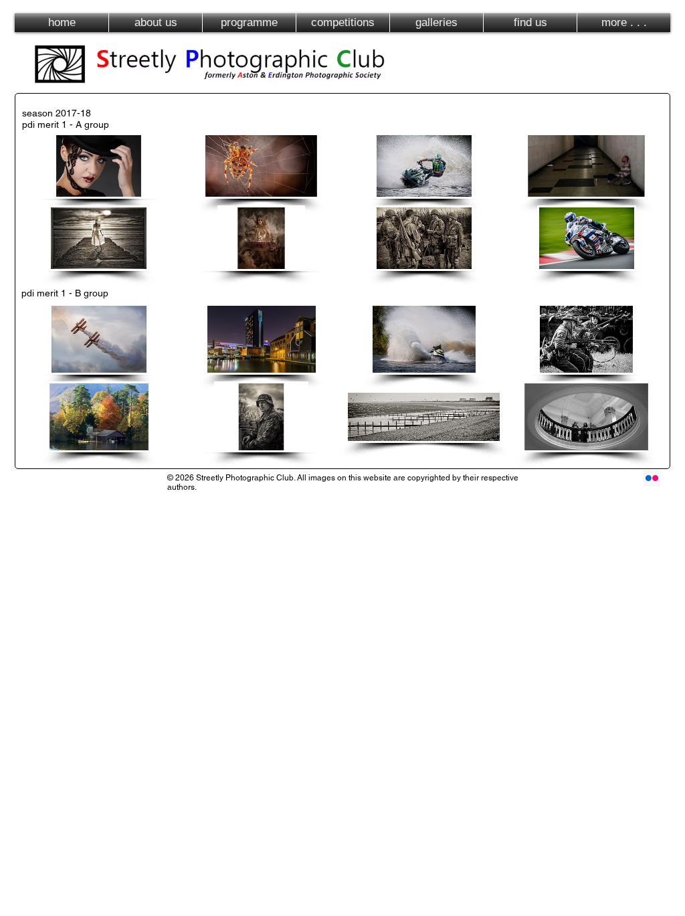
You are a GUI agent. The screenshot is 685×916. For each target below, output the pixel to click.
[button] (99, 166)
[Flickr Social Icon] (652, 478)
